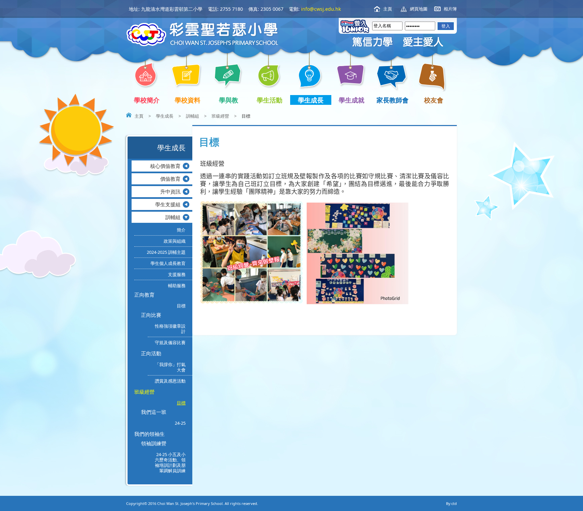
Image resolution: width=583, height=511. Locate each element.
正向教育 (144, 294)
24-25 (180, 423)
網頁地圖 (418, 9)
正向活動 (151, 353)
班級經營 (220, 116)
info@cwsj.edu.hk (321, 9)
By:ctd (451, 503)
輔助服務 (177, 285)
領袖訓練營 (153, 443)
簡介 (181, 230)
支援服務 (177, 274)
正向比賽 (151, 314)
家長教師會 (393, 100)
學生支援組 (168, 204)
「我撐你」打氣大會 (170, 367)
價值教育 (170, 178)
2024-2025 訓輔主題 (166, 252)
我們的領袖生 (149, 433)
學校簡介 (147, 100)
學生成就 (351, 100)
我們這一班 (153, 412)
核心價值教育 (165, 165)
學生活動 (269, 100)
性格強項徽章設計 (170, 328)
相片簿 (450, 9)
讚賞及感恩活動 (170, 381)
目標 (181, 306)
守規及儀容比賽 (170, 342)
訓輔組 (192, 116)
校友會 (433, 100)
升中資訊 (170, 191)
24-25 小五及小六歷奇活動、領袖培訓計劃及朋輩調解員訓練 (170, 462)
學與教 (228, 100)
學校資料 (187, 100)
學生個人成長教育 (168, 263)
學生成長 (311, 100)
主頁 (387, 9)
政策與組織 (175, 241)
